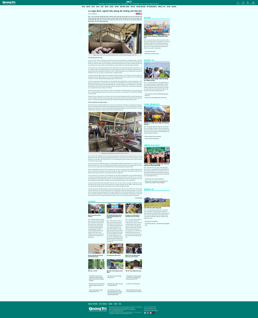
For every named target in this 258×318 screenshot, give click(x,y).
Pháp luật (133, 6)
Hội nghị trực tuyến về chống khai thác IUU (114, 276)
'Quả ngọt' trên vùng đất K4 (151, 221)
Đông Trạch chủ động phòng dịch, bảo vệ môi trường (132, 256)
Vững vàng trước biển (150, 51)
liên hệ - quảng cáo (103, 304)
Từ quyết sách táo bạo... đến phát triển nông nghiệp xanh (157, 224)
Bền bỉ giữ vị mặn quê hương (152, 53)
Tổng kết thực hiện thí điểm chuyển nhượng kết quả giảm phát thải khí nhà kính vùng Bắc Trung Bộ (96, 278)
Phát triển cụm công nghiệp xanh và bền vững (156, 97)
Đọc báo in (174, 6)
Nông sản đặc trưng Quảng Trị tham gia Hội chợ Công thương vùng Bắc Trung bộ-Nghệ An (156, 182)
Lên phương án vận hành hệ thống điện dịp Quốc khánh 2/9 (156, 94)
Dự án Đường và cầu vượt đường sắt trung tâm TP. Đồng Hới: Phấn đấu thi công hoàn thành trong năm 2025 (115, 292)
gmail (120, 304)
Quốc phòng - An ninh (124, 6)
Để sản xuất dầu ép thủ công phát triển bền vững (95, 256)
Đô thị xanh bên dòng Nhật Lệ (152, 138)
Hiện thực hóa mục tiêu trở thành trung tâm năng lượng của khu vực (97, 285)
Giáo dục (111, 6)
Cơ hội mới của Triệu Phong (133, 283)
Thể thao (168, 6)
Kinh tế (93, 6)
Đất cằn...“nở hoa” (92, 270)
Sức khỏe (117, 6)
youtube (115, 304)
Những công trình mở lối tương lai (153, 136)
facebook (110, 304)
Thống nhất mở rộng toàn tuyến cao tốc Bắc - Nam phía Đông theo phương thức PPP (133, 277)
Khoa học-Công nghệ (140, 6)
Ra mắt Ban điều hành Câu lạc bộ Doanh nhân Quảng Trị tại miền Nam (114, 216)
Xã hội (102, 6)
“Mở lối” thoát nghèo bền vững (133, 270)
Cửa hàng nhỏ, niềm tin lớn (114, 255)
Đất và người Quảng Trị (152, 6)
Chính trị (88, 6)
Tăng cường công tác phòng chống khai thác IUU (96, 290)
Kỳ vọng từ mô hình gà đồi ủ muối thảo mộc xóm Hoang (132, 216)
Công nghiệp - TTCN (127, 3)
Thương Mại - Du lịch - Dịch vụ (113, 3)
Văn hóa (106, 6)
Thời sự (83, 6)
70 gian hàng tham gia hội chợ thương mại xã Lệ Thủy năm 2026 (156, 164)
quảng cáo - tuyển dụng (92, 304)
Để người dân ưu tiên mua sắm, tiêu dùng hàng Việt (115, 284)
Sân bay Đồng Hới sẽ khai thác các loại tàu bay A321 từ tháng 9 (133, 290)
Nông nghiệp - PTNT (138, 3)
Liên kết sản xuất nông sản (152, 207)
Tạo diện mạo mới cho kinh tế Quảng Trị (154, 179)
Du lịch (97, 6)
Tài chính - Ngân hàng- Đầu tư (151, 3)
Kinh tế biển (101, 3)
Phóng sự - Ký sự (161, 6)
